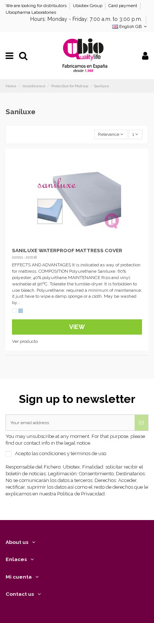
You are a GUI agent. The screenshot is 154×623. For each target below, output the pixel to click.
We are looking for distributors (37, 5)
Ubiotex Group (88, 5)
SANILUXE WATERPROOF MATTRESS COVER (67, 250)
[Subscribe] (141, 423)
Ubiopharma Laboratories (31, 12)
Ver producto (25, 341)
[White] (14, 311)
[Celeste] (20, 311)
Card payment (123, 5)
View (77, 327)
